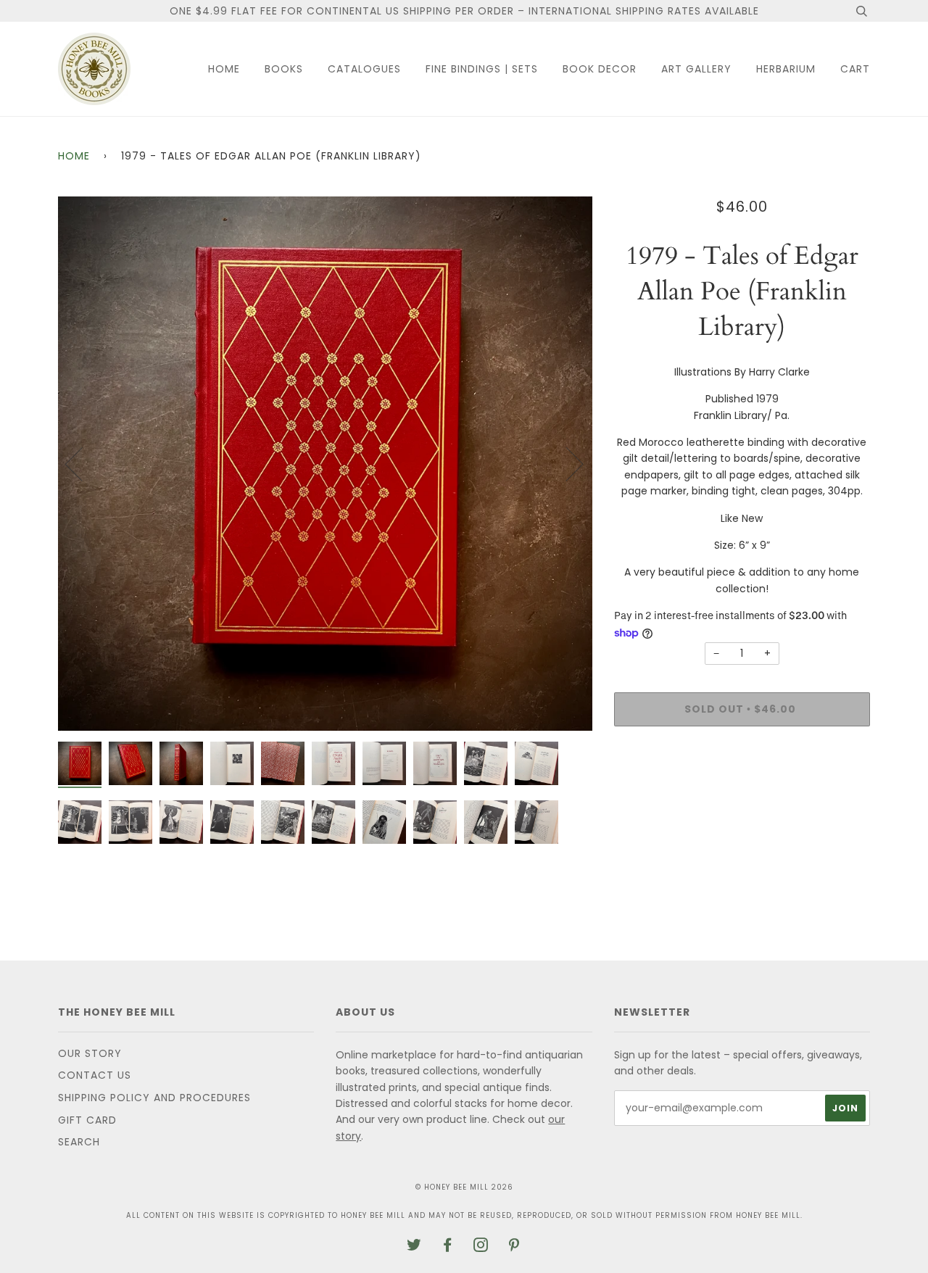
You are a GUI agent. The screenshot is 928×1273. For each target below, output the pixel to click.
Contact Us (94, 1075)
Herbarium (786, 69)
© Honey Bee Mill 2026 (464, 1187)
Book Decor (600, 69)
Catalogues (364, 69)
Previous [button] (82, 463)
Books (284, 69)
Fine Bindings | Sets (482, 69)
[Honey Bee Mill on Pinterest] (514, 1247)
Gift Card (87, 1120)
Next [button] (565, 463)
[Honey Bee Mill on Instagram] (481, 1247)
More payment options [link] (742, 787)
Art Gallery (696, 69)
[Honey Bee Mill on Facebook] (447, 1247)
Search (79, 1142)
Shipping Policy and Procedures (154, 1097)
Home (224, 69)
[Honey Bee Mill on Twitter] (414, 1247)
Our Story (90, 1053)
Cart (855, 69)
